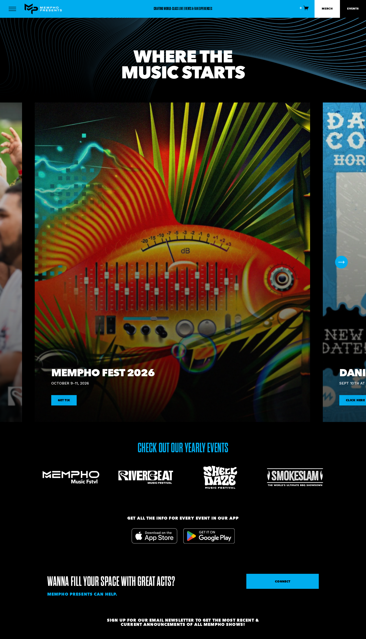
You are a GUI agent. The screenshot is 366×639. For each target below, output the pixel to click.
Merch (327, 8)
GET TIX (64, 400)
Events (353, 8)
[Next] (341, 262)
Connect (282, 581)
